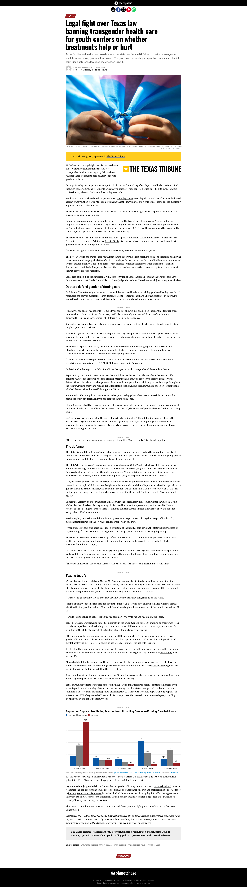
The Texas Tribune (116, 156)
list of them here (142, 822)
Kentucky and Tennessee (89, 793)
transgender (120, 845)
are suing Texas (125, 198)
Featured (86, 845)
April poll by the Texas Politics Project (88, 698)
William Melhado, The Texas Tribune (91, 70)
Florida (72, 793)
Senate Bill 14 (112, 241)
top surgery (166, 652)
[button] (67, 3)
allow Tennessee (88, 796)
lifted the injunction (162, 796)
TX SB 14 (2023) (154, 845)
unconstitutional (162, 786)
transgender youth (137, 845)
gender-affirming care (102, 845)
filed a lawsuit (158, 665)
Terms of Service (143, 883)
